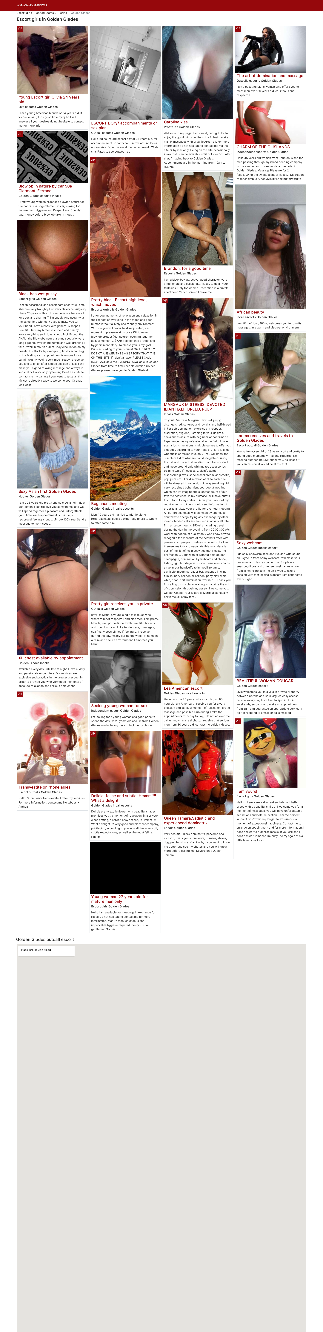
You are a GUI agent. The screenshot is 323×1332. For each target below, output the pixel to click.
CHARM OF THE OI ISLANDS (263, 147)
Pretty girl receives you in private (122, 603)
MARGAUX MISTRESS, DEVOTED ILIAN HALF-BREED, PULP (194, 406)
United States (45, 13)
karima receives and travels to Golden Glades (265, 438)
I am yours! (247, 791)
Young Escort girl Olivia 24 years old (49, 99)
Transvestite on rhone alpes (44, 787)
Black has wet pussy (38, 293)
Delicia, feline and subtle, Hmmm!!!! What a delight (123, 798)
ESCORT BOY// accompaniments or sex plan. (124, 125)
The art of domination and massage (270, 75)
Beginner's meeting (109, 503)
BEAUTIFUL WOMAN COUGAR (265, 680)
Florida (62, 13)
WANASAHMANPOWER (32, 5)
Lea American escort (183, 688)
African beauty (250, 312)
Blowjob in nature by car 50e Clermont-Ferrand (45, 188)
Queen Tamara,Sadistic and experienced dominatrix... (189, 820)
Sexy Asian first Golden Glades (47, 491)
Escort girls (24, 13)
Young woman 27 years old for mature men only (119, 899)
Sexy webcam (249, 542)
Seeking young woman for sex (119, 705)
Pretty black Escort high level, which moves (119, 302)
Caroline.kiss (176, 122)
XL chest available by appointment (51, 658)
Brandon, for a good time (187, 268)
